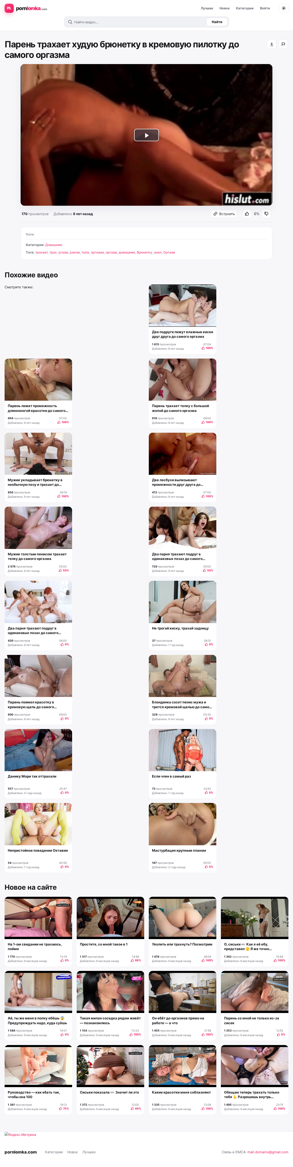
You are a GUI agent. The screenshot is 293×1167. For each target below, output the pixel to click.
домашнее (127, 252)
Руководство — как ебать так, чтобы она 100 (34, 1094)
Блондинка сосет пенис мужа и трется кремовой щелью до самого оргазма (182, 704)
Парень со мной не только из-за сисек (251, 1020)
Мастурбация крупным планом (179, 850)
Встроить (227, 214)
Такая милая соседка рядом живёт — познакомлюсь (110, 1020)
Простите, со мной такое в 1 (104, 944)
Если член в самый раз (171, 776)
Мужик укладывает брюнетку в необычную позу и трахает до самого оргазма (35, 482)
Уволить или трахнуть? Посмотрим (182, 944)
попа (85, 252)
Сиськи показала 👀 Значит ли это (109, 1092)
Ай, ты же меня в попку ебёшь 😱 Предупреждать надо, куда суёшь (37, 1020)
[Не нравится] (266, 213)
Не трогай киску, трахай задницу (180, 628)
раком (75, 252)
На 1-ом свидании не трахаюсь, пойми (35, 946)
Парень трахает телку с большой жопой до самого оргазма (180, 408)
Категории (245, 8)
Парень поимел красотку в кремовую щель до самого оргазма (31, 704)
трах (53, 252)
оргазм (111, 252)
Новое (225, 8)
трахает (41, 252)
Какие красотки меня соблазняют (181, 1092)
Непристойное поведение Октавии (38, 850)
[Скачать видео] (271, 44)
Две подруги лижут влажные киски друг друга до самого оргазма (182, 334)
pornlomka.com (21, 1152)
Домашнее (53, 245)
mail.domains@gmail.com (267, 1152)
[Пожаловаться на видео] (283, 44)
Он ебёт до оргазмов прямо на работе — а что (178, 1020)
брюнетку (144, 252)
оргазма (97, 252)
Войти (265, 8)
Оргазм (169, 252)
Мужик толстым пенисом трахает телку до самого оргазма (37, 556)
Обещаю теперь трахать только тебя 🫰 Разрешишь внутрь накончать (251, 1094)
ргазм (63, 252)
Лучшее (207, 8)
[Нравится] (247, 213)
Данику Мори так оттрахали (32, 776)
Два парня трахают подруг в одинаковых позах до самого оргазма (177, 556)
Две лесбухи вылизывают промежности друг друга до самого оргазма (176, 482)
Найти (217, 22)
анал (157, 252)
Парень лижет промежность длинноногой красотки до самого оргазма (36, 408)
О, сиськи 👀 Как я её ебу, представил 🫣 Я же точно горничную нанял (246, 946)
